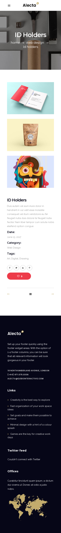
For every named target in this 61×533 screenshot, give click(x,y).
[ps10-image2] (30, 135)
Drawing (24, 258)
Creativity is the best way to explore (30, 400)
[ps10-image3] (30, 172)
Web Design (35, 42)
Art (8, 258)
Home (15, 42)
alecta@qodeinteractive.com (26, 378)
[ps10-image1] (30, 98)
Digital (14, 258)
